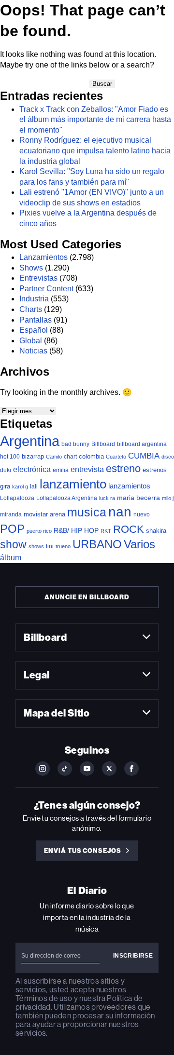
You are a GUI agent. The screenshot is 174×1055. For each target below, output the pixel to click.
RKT (106, 531)
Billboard (103, 444)
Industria (34, 299)
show (13, 544)
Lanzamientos (43, 257)
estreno (123, 468)
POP (12, 528)
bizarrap (33, 456)
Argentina (29, 441)
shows (36, 546)
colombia (91, 456)
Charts (30, 309)
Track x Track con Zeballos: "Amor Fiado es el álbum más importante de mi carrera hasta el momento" (95, 119)
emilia (61, 470)
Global (30, 341)
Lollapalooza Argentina (66, 498)
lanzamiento (73, 484)
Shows (31, 268)
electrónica (32, 469)
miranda (11, 514)
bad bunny (75, 444)
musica (86, 512)
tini (50, 546)
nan (119, 511)
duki (5, 470)
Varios (139, 544)
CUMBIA (144, 455)
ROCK (128, 529)
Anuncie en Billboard (86, 597)
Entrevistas (38, 278)
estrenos (155, 469)
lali (34, 486)
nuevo (141, 514)
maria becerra (138, 497)
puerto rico (39, 531)
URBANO (97, 544)
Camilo (54, 457)
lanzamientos (129, 486)
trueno (63, 546)
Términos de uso (43, 998)
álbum (10, 558)
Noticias (33, 351)
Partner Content (46, 288)
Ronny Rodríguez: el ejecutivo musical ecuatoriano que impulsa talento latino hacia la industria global (95, 150)
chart (70, 456)
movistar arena (44, 514)
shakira (156, 530)
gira (5, 486)
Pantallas (35, 320)
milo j (168, 498)
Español (33, 330)
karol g (20, 486)
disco (167, 457)
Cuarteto (116, 457)
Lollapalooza (17, 498)
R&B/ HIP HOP (76, 530)
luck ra (107, 498)
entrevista (87, 469)
